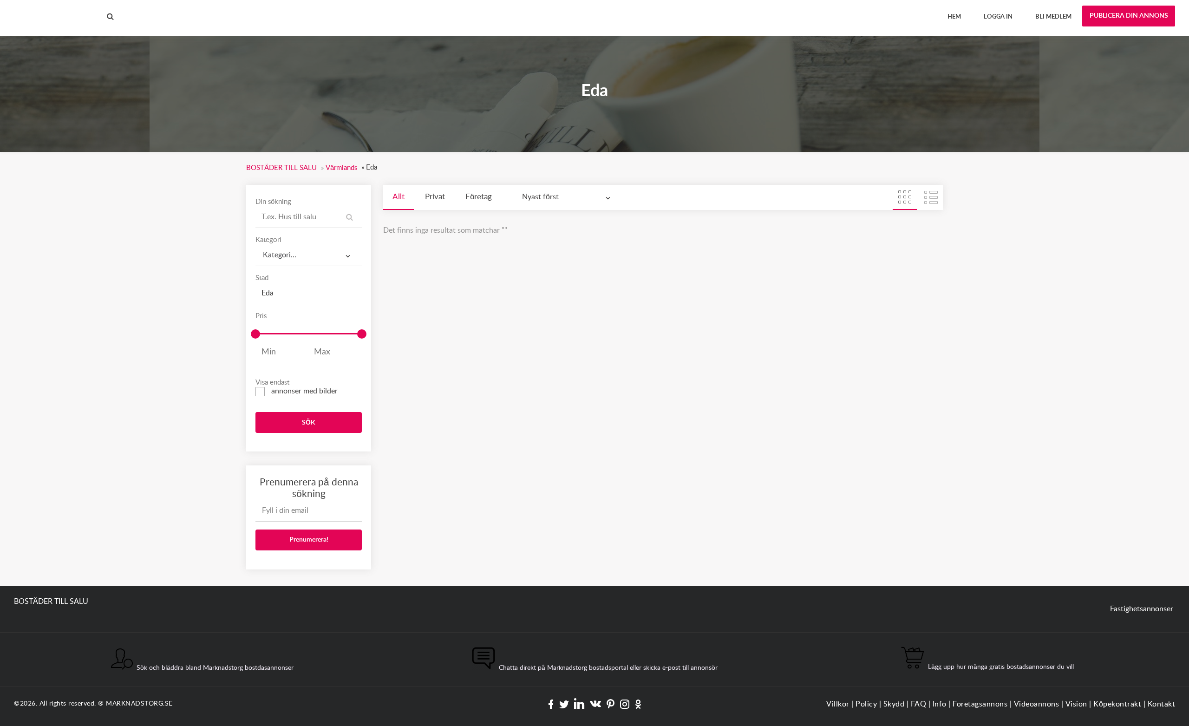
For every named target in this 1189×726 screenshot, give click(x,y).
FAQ (919, 704)
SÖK (308, 422)
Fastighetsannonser (1141, 609)
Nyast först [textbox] (540, 197)
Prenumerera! (308, 539)
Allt (398, 197)
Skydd (894, 704)
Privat (435, 197)
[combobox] (308, 255)
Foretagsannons (980, 704)
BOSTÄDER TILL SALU (51, 9)
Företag (478, 197)
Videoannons (1036, 704)
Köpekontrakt (1117, 704)
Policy (866, 704)
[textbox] (308, 252)
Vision (1076, 704)
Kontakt (1162, 704)
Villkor (837, 704)
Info (940, 704)
